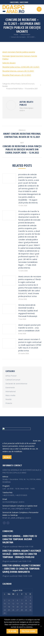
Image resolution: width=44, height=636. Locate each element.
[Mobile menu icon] (39, 9)
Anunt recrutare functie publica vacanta (18, 52)
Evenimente (10, 387)
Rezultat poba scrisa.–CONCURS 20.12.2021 (21, 67)
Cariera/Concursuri (27, 84)
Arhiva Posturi (15, 84)
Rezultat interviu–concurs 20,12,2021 (18, 71)
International (11, 391)
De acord (12, 631)
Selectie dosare (9, 63)
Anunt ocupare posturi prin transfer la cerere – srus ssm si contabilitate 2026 (29, 328)
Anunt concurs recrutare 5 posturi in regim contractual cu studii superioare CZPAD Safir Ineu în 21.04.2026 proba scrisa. (29, 345)
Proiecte (9, 403)
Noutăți (5, 86)
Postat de (14, 89)
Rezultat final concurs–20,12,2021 (16, 75)
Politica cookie (28, 631)
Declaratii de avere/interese (16, 383)
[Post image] (9, 178)
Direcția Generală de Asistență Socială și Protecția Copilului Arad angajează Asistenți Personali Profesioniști (28, 310)
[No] (41, 626)
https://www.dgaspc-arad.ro (27, 109)
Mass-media (10, 395)
